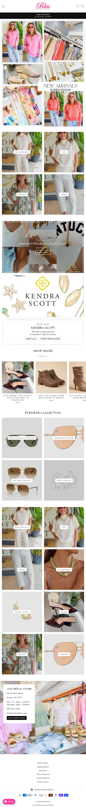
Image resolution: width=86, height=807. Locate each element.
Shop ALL (31, 339)
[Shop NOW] (43, 247)
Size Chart (43, 770)
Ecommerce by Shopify (46, 805)
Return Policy (43, 763)
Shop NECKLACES (50, 339)
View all (43, 356)
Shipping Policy (43, 767)
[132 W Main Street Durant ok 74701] (43, 717)
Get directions (16, 718)
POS (33, 805)
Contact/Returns (43, 778)
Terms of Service (43, 774)
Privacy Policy (43, 782)
